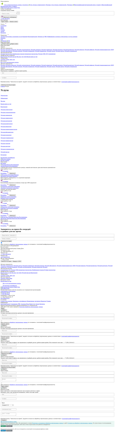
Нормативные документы (34, 301)
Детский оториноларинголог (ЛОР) (104, 49)
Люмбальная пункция (18, 54)
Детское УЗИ (41, 54)
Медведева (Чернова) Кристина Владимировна (13, 218)
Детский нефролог (89, 49)
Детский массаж (12, 56)
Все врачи (3, 163)
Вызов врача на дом (32, 56)
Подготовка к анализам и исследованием (16, 36)
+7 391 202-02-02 (5, 294)
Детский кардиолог (57, 49)
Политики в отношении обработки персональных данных (47, 423)
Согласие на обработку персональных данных (80, 423)
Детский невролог (79, 49)
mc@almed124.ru (5, 298)
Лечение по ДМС (42, 36)
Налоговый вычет (32, 36)
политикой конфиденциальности (70, 81)
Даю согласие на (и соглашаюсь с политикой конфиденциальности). (28, 244)
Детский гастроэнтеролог (24, 49)
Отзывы (48, 301)
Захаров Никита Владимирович (9, 166)
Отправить (3, 420)
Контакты (42, 304)
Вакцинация (4, 56)
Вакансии (43, 301)
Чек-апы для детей (22, 56)
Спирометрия (51, 54)
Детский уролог (51, 51)
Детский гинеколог (36, 49)
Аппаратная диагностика (31, 54)
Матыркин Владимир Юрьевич (9, 176)
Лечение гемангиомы (6, 278)
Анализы (23, 304)
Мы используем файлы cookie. (9, 421)
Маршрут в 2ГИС (17, 261)
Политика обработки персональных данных (31, 306)
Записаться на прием (6, 261)
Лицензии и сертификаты (19, 301)
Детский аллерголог (11, 49)
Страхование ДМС (16, 304)
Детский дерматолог (46, 49)
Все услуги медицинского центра (10, 62)
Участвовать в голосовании (8, 291)
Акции (37, 304)
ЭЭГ (46, 54)
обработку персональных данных (19, 244)
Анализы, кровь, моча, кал (8, 59)
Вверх (2, 308)
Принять (3, 426)
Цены (27, 304)
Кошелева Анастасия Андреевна (9, 208)
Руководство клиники (6, 301)
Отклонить (9, 426)
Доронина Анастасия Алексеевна (10, 188)
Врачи (31, 304)
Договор (3, 36)
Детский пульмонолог (29, 51)
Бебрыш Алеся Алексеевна (8, 198)
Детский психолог (18, 51)
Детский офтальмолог (7, 51)
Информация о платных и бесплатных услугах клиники (62, 36)
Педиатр (3, 49)
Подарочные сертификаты (10, 285)
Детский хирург (60, 51)
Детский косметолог (68, 49)
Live (34, 304)
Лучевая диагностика (6, 54)
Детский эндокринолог (70, 51)
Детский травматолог (41, 51)
